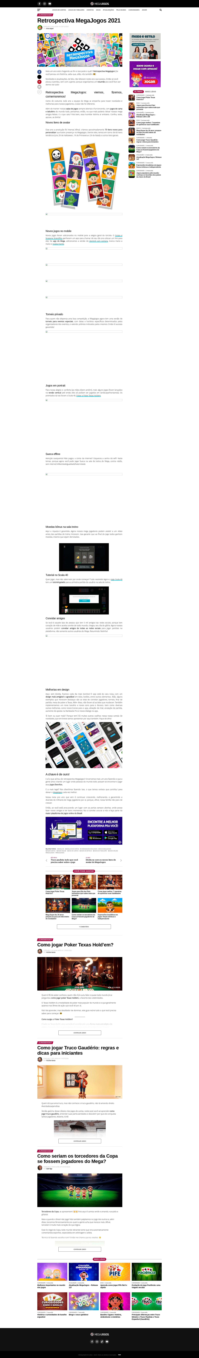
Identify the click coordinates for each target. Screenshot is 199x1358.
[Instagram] (97, 1342)
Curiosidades (134, 10)
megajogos (60, 852)
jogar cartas (50, 850)
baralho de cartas (72, 849)
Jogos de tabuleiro (76, 10)
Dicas (98, 10)
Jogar (144, 10)
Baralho (61, 849)
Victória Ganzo (50, 952)
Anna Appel (49, 28)
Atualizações (108, 10)
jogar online (61, 850)
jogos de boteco (86, 850)
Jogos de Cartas (59, 10)
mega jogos (50, 852)
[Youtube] (107, 1342)
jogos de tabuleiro (100, 850)
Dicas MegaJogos (105, 849)
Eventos (90, 10)
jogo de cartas (73, 850)
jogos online (113, 850)
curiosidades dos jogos (89, 849)
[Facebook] (92, 1342)
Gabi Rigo (49, 1169)
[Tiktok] (102, 1342)
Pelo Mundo (121, 10)
